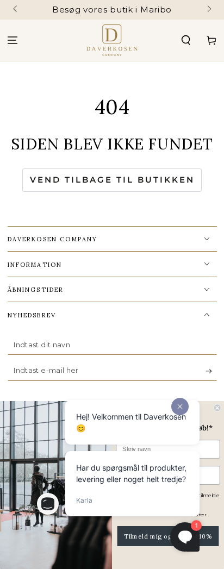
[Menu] (13, 40)
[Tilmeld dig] (211, 371)
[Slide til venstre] (16, 10)
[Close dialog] (217, 407)
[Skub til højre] (208, 10)
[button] (185, 40)
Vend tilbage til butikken (112, 179)
